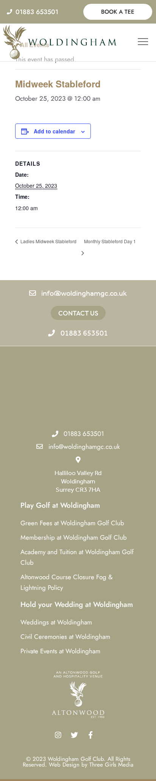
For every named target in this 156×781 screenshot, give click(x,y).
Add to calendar (54, 131)
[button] (143, 42)
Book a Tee (117, 12)
